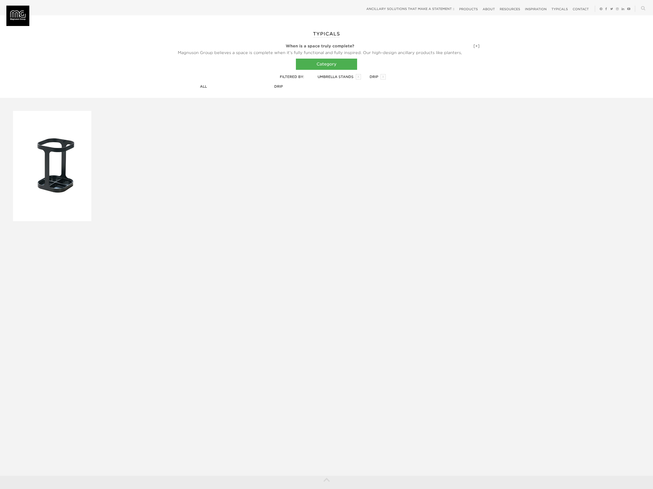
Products (468, 9)
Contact (581, 9)
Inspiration (536, 9)
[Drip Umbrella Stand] (52, 166)
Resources (510, 9)
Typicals (559, 9)
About (489, 9)
